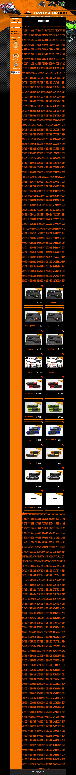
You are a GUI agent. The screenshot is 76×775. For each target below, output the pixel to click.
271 (56, 35)
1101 (44, 71)
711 (64, 53)
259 (39, 35)
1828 (50, 109)
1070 (32, 69)
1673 (30, 101)
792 (47, 57)
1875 (48, 111)
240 (56, 34)
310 (24, 38)
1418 (46, 87)
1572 (64, 95)
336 (60, 38)
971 (38, 64)
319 (36, 38)
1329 (58, 82)
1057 (51, 68)
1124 (40, 72)
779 (29, 57)
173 (49, 31)
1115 (24, 72)
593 (29, 49)
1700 (35, 102)
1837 (23, 110)
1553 (30, 95)
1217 (30, 77)
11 (31, 26)
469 (29, 44)
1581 (37, 96)
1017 (23, 67)
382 (38, 40)
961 (24, 64)
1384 (28, 86)
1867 (34, 111)
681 (22, 53)
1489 (44, 91)
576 (49, 48)
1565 (51, 95)
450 (46, 43)
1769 (30, 106)
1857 (59, 110)
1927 (55, 114)
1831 (55, 109)
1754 (46, 105)
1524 (64, 92)
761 (47, 55)
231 (43, 34)
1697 (30, 102)
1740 (64, 104)
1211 (62, 76)
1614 (53, 97)
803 (63, 57)
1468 (50, 90)
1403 (62, 86)
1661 (51, 100)
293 (43, 36)
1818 (32, 109)
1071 (34, 69)
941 (39, 63)
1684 (50, 101)
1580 (35, 96)
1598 (25, 97)
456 (54, 43)
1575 (26, 96)
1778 (46, 106)
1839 (26, 110)
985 (57, 64)
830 (57, 58)
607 (49, 49)
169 (43, 31)
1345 (44, 83)
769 (58, 55)
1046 (32, 68)
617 (63, 49)
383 (39, 40)
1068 (28, 69)
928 (64, 62)
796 (53, 57)
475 (38, 44)
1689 (59, 101)
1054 (46, 68)
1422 (53, 87)
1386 (32, 86)
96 (30, 29)
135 (39, 30)
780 (31, 57)
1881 (59, 111)
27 (47, 26)
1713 (58, 102)
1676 (35, 101)
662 (39, 52)
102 (37, 29)
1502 (25, 92)
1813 (23, 109)
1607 (41, 97)
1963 (34, 116)
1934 (25, 115)
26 (46, 26)
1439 (41, 88)
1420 (50, 87)
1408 (28, 87)
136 (40, 30)
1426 (60, 87)
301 (54, 36)
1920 (42, 114)
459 (58, 43)
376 (29, 40)
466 (25, 44)
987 (60, 64)
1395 (48, 86)
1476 (64, 90)
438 (29, 43)
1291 (34, 81)
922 (56, 62)
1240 (28, 78)
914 (45, 62)
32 (52, 26)
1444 (50, 88)
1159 (57, 73)
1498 (60, 91)
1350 (53, 83)
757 (42, 55)
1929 (58, 114)
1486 (39, 91)
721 (35, 54)
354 (42, 39)
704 (54, 53)
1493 (51, 91)
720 (33, 54)
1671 (26, 101)
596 (33, 49)
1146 (35, 73)
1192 (28, 76)
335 (58, 38)
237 (52, 34)
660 (36, 52)
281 (26, 36)
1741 (23, 105)
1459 (34, 90)
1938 (32, 115)
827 (53, 58)
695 (42, 53)
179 (57, 31)
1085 (59, 69)
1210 (60, 76)
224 (33, 34)
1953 (59, 115)
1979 (62, 116)
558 (24, 48)
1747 (34, 105)
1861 (23, 111)
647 (61, 50)
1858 (60, 110)
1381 (23, 86)
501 (31, 45)
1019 (26, 67)
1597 (23, 97)
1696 (28, 102)
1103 (47, 71)
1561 (44, 95)
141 (47, 30)
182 (61, 31)
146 (54, 30)
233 (46, 34)
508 (40, 45)
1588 (50, 96)
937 (33, 63)
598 (36, 49)
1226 (46, 77)
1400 (57, 86)
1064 (64, 68)
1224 (43, 77)
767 (56, 55)
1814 (25, 109)
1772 (35, 106)
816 (38, 58)
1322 (46, 82)
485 (52, 44)
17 (37, 26)
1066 (25, 69)
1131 (52, 72)
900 (25, 62)
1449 (59, 88)
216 (22, 34)
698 (46, 53)
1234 (60, 77)
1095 (33, 71)
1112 (63, 71)
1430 (25, 88)
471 (32, 44)
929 (22, 63)
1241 (30, 78)
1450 (60, 88)
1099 (40, 71)
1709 (51, 102)
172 (47, 31)
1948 (50, 115)
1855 (55, 110)
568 (38, 48)
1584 (43, 96)
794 (50, 57)
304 (58, 36)
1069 (30, 69)
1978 (60, 116)
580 (54, 48)
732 (50, 54)
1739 (62, 104)
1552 (28, 95)
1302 (53, 81)
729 (46, 54)
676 (58, 52)
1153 (47, 73)
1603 (34, 97)
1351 (55, 83)
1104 (49, 71)
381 (36, 40)
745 (25, 55)
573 (45, 48)
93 (27, 29)
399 (61, 40)
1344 (43, 83)
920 (53, 62)
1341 (37, 83)
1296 (43, 81)
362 (53, 39)
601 (40, 49)
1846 (39, 110)
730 (47, 54)
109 (47, 29)
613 (57, 49)
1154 (49, 73)
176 (53, 31)
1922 (46, 114)
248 (24, 35)
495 (22, 45)
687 (31, 53)
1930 (60, 114)
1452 (64, 88)
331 (53, 38)
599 (38, 49)
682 (24, 53)
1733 (51, 104)
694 (40, 53)
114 (53, 29)
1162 (62, 73)
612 (56, 49)
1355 (62, 83)
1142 (28, 73)
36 (56, 26)
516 (52, 45)
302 (56, 36)
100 (34, 29)
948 (49, 63)
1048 (35, 68)
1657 (44, 100)
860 (56, 59)
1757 (51, 105)
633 (42, 50)
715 (26, 54)
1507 (34, 92)
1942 (39, 115)
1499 (62, 91)
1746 (32, 105)
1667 (62, 100)
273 (58, 35)
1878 (53, 111)
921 (54, 62)
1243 (34, 78)
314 (29, 38)
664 (42, 52)
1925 (51, 114)
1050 (39, 68)
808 (27, 58)
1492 (50, 91)
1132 (54, 72)
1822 (39, 109)
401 (64, 40)
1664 (57, 100)
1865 (30, 111)
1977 (59, 116)
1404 (64, 86)
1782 (53, 106)
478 (42, 44)
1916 (35, 114)
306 (61, 36)
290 (39, 36)
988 (61, 64)
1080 (50, 69)
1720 (28, 104)
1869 (37, 111)
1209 (58, 76)
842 (31, 59)
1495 (55, 91)
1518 (53, 92)
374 (26, 40)
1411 (34, 87)
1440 (43, 88)
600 (39, 49)
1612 (50, 97)
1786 (60, 106)
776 (25, 57)
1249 (44, 78)
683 (25, 53)
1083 (55, 69)
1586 (46, 96)
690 (35, 53)
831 (58, 58)
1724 (35, 104)
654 (28, 52)
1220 (35, 77)
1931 (62, 114)
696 (43, 53)
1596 (64, 96)
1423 (55, 87)
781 (32, 57)
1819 (34, 109)
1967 (41, 116)
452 (49, 43)
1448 (57, 88)
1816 (28, 109)
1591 (55, 96)
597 (35, 49)
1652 (35, 100)
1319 (41, 82)
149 (58, 30)
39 (59, 26)
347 (32, 39)
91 (25, 29)
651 (24, 52)
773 (64, 55)
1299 (48, 81)
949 (50, 63)
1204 (49, 76)
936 (32, 63)
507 (39, 45)
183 (63, 31)
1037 (59, 67)
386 (43, 40)
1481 (30, 91)
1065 (23, 69)
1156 (52, 73)
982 (53, 64)
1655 (41, 100)
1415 (41, 87)
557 (22, 48)
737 (57, 54)
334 (57, 38)
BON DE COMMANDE (15, 35)
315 (31, 38)
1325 (51, 82)
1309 (23, 82)
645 (58, 50)
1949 (51, 115)
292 (42, 36)
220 (28, 34)
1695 (26, 102)
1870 (39, 111)
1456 (28, 90)
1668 (64, 100)
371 (22, 40)
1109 (58, 71)
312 (26, 38)
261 (42, 35)
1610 (46, 97)
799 (57, 57)
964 (28, 64)
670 (50, 52)
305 (60, 36)
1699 (34, 102)
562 (29, 48)
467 (26, 44)
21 (41, 26)
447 (42, 43)
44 (64, 26)
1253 (51, 78)
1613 (51, 97)
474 (36, 44)
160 (31, 31)
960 (22, 64)
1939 (34, 115)
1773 (37, 106)
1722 (32, 104)
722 (36, 54)
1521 (58, 92)
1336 (28, 83)
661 (38, 52)
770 (60, 55)
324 (43, 38)
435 (25, 43)
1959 (26, 116)
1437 (37, 88)
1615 (55, 97)
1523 (62, 92)
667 (46, 52)
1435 (34, 88)
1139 (23, 73)
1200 (42, 76)
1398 (53, 86)
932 (26, 63)
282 (28, 36)
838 (25, 59)
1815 (26, 109)
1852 (50, 110)
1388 (35, 86)
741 (63, 54)
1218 (32, 77)
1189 (23, 76)
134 (38, 30)
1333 (23, 83)
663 (40, 52)
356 (45, 39)
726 (42, 54)
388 (46, 40)
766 (54, 55)
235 (49, 34)
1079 (48, 69)
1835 (62, 109)
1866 (32, 111)
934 (29, 63)
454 (52, 43)
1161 (61, 73)
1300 (50, 81)
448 (43, 43)
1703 (41, 102)
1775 (41, 106)
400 (63, 40)
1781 (51, 106)
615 (60, 49)
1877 (51, 111)
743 (22, 55)
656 (31, 52)
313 (28, 38)
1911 (26, 114)
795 (52, 57)
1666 (60, 100)
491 (60, 44)
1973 (51, 116)
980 (50, 64)
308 (64, 36)
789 (43, 57)
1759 (55, 105)
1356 (64, 83)
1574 (25, 96)
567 (36, 48)
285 (32, 36)
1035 (55, 67)
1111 (61, 71)
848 (39, 59)
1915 (34, 114)
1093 (30, 71)
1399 (55, 86)
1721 (30, 104)
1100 (42, 71)
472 (33, 44)
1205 (51, 76)
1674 (32, 101)
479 (43, 44)
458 (57, 43)
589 (24, 49)
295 (46, 36)
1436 (35, 88)
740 (61, 54)
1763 (62, 105)
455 (53, 43)
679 (63, 52)
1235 (62, 77)
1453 (23, 90)
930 (24, 63)
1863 (26, 111)
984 (56, 64)
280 (25, 36)
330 (52, 38)
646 (60, 50)
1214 (25, 77)
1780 (50, 106)
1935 (26, 115)
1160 (59, 73)
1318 (39, 82)
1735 (55, 104)
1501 (23, 92)
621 (25, 50)
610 (53, 49)
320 (38, 38)
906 (33, 62)
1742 (25, 105)
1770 (32, 106)
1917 (37, 114)
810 (29, 58)
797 (54, 57)
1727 (41, 104)
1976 (57, 116)
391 (50, 40)
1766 (25, 106)
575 (47, 48)
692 (38, 53)
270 (54, 35)
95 (29, 29)
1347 (48, 83)
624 (29, 50)
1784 (57, 106)
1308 (64, 81)
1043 (26, 68)
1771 (34, 106)
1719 (26, 104)
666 (45, 52)
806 (24, 58)
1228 (50, 77)
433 (22, 43)
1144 (31, 73)
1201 (44, 76)
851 (43, 59)
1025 (37, 67)
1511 (41, 92)
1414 (39, 87)
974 (42, 64)
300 (53, 36)
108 (45, 29)
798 (56, 57)
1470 (53, 90)
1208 (56, 76)
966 (31, 64)
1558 (39, 95)
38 (58, 26)
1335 (26, 83)
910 (39, 62)
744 (24, 55)
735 (54, 54)
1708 (50, 102)
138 (43, 30)
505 (36, 45)
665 (43, 52)
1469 (51, 90)
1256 (57, 78)
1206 (53, 76)
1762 (60, 105)
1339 (34, 83)
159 (29, 31)
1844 (35, 110)
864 (61, 59)
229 (40, 34)
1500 (64, 91)
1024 (35, 67)
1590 (53, 96)
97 (31, 29)
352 (39, 39)
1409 (30, 87)
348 (33, 39)
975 (43, 64)
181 (60, 31)
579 (53, 48)
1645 (23, 100)
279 (24, 36)
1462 (39, 90)
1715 (62, 102)
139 (45, 30)
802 (61, 57)
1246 (39, 78)
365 (57, 39)
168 (42, 31)
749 (31, 55)
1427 (62, 87)
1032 (50, 67)
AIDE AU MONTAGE (48, 16)
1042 (25, 68)
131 (33, 30)
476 (39, 44)
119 (60, 29)
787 (40, 57)
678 (61, 52)
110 (48, 29)
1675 (34, 101)
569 (39, 48)
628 (35, 50)
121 (63, 29)
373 (25, 40)
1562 (46, 95)
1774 (39, 106)
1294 (39, 81)
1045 (30, 68)
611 (54, 49)
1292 (35, 81)
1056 (50, 68)
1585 (44, 96)
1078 (46, 69)
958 (63, 63)
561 (28, 48)
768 (57, 55)
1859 (62, 110)
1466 (46, 90)
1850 (46, 110)
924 (58, 62)
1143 (30, 73)
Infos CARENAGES (14, 31)
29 (49, 26)
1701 (37, 102)
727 (43, 54)
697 (45, 53)
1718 (25, 104)
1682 (46, 101)
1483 (34, 91)
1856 (57, 110)
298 (50, 36)
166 (39, 31)
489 (57, 44)
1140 (24, 73)
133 (36, 30)
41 (61, 26)
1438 (39, 88)
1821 (37, 109)
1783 (55, 106)
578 (52, 48)
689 (33, 53)
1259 (62, 78)
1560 (43, 95)
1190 (25, 76)
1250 (46, 78)
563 (31, 48)
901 (27, 62)
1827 (48, 109)
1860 (64, 110)
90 (24, 29)
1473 (59, 90)
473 (35, 44)
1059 (55, 68)
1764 (64, 105)
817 (39, 58)
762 (49, 55)
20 (40, 26)
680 (64, 52)
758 (43, 55)
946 (46, 63)
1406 (25, 87)
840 (28, 59)
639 (50, 50)
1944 (43, 115)
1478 (25, 91)
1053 (44, 68)
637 (47, 50)
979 (49, 64)
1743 (26, 105)
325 (45, 38)
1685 (51, 101)
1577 (30, 96)
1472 (57, 90)
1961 (30, 116)
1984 (28, 118)
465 (24, 44)
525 (64, 45)
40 (60, 26)
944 (43, 63)
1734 (53, 104)
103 (38, 29)
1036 (57, 67)
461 (61, 43)
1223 (41, 77)
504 (35, 45)
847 (38, 59)
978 (47, 64)
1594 (60, 96)
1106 (52, 71)
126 (26, 30)
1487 (41, 91)
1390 (39, 86)
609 (52, 49)
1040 (64, 67)
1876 (50, 111)
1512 (42, 92)
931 (25, 63)
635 (45, 50)
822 (46, 58)
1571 (62, 95)
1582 (39, 96)
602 (42, 49)
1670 (25, 101)
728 (45, 54)
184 (64, 31)
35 (55, 26)
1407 (26, 87)
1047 (34, 68)
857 (52, 59)
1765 (23, 106)
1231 (55, 77)
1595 (62, 96)
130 (32, 30)
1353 (59, 83)
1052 (43, 68)
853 (46, 59)
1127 (45, 72)
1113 (64, 71)
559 (25, 48)
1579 (34, 96)
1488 (43, 91)
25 (45, 26)
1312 (28, 82)
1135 (59, 72)
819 (42, 58)
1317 (37, 82)
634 (43, 50)
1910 (25, 114)
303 (57, 36)
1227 (48, 77)
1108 (56, 71)
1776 (43, 106)
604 (45, 49)
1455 (26, 90)
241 (57, 34)
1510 (39, 92)
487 (54, 44)
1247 (41, 78)
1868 (35, 111)
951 (53, 63)
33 (53, 26)
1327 (55, 82)
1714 (60, 102)
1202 (46, 76)
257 (36, 35)
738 (58, 54)
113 (52, 29)
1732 (50, 104)
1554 (32, 95)
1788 (64, 106)
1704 (43, 102)
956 (60, 63)
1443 (48, 88)
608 (50, 49)
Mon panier (56, 16)
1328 (57, 82)
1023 (34, 67)
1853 (51, 110)
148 (57, 30)
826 (52, 58)
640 (52, 50)
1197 (37, 76)
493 (63, 44)
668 (47, 52)
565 (33, 48)
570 (40, 48)
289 (38, 36)
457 (56, 43)
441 (33, 43)
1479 (26, 91)
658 (33, 52)
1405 (23, 87)
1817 (30, 109)
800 (58, 57)
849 (40, 59)
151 (61, 30)
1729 (44, 104)
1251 (48, 78)
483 (49, 44)
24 (44, 26)
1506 (32, 92)
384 (40, 40)
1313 (30, 82)
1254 (53, 78)
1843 (34, 110)
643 (56, 50)
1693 (23, 102)
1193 (30, 76)
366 (58, 39)
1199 (40, 76)
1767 (26, 106)
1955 (62, 115)
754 (38, 55)
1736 (57, 104)
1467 (48, 90)
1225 (44, 77)
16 (36, 26)
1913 (30, 114)
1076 (43, 69)
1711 (55, 102)
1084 (57, 69)
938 (35, 63)
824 (49, 58)
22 (42, 26)
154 (22, 31)
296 (47, 36)
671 (52, 52)
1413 (37, 87)
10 (30, 26)
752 (35, 55)
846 (36, 59)
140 (46, 30)
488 (56, 44)
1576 (28, 96)
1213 (23, 77)
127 (28, 30)
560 (26, 48)
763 (50, 55)
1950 (53, 115)
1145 (33, 73)
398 (60, 40)
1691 (62, 101)
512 (46, 45)
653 (26, 52)
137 (42, 30)
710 (63, 53)
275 (61, 35)
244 (61, 34)
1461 (37, 90)
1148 (38, 73)
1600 (28, 97)
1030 (46, 67)
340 (22, 39)
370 (64, 39)
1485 (37, 91)
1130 (50, 72)
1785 (59, 106)
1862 (25, 111)
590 (25, 49)
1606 (39, 97)
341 (24, 39)
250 (26, 35)
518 (54, 45)
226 (36, 34)
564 (32, 48)
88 (22, 29)
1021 (30, 67)
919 (52, 62)
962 (25, 64)
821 (45, 58)
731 (49, 54)
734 (53, 54)
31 (51, 26)
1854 (53, 110)
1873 (44, 111)
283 (29, 36)
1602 (32, 97)
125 (25, 30)
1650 (32, 100)
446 (40, 43)
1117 (28, 72)
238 (53, 34)
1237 (23, 78)
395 (56, 40)
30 (50, 26)
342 (25, 39)
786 (39, 57)
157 (26, 31)
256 (35, 35)
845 (35, 59)
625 (31, 50)
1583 (41, 96)
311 (25, 38)
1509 (37, 92)
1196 (35, 76)
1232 (57, 77)
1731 (48, 104)
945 (45, 63)
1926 (53, 114)
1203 (48, 76)
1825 (44, 109)
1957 (23, 116)
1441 (44, 88)
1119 (31, 72)
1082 (53, 69)
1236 (64, 77)
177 (54, 31)
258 (38, 35)
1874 (46, 111)
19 (39, 26)
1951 (55, 115)
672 (53, 52)
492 (61, 44)
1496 (57, 91)
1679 (41, 101)
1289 (30, 81)
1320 (42, 82)
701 (50, 53)
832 (60, 58)
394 (54, 40)
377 (31, 40)
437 (28, 43)
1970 (46, 116)
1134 (57, 72)
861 (57, 59)
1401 (59, 86)
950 (52, 63)
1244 (35, 78)
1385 (30, 86)
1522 (60, 92)
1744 (28, 105)
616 (61, 49)
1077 (44, 69)
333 (56, 38)
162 (33, 31)
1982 (25, 118)
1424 (57, 87)
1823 (41, 109)
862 (58, 59)
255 (33, 35)
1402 (60, 86)
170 (45, 31)
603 (43, 49)
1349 (51, 83)
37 (57, 26)
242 (58, 34)
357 (46, 39)
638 (49, 50)
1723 (34, 104)
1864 (28, 111)
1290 (32, 81)
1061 (59, 68)
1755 (48, 105)
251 (28, 35)
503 (33, 45)
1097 (37, 71)
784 (36, 57)
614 (58, 49)
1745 (30, 105)
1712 (57, 102)
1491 (48, 91)
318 (35, 38)
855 (49, 59)
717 (29, 54)
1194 (32, 76)
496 (24, 45)
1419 (48, 87)
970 (36, 64)
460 (60, 43)
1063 (62, 68)
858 (53, 59)
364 (56, 39)
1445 (51, 88)
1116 (26, 72)
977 (46, 64)
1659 (48, 100)
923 (57, 62)
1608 (43, 97)
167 (40, 31)
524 (63, 45)
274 (60, 35)
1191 (27, 76)
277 (64, 35)
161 (32, 31)
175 (52, 31)
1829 (51, 109)
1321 (44, 82)
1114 (23, 72)
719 (32, 54)
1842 (32, 110)
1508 (35, 92)
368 (61, 39)
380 (35, 40)
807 (25, 58)
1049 (37, 68)
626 (32, 50)
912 (42, 62)
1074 (39, 69)
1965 (37, 116)
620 (24, 50)
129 (31, 30)
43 (63, 26)
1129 (48, 72)
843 (32, 59)
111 (49, 29)
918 (50, 62)
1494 (53, 91)
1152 (45, 73)
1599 (26, 97)
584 (60, 48)
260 (40, 35)
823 (47, 58)
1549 (23, 95)
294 (45, 36)
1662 (53, 100)
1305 (59, 81)
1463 (41, 90)
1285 (23, 81)
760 (46, 55)
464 (22, 44)
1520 (57, 92)
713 (24, 54)
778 (28, 57)
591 (27, 49)
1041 (23, 68)
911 (40, 62)
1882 (60, 111)
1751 (41, 105)
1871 (41, 111)
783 (35, 57)
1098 (39, 71)
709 (61, 53)
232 (45, 34)
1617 (58, 97)
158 (28, 31)
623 (28, 50)
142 (49, 30)
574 (46, 48)
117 (57, 29)
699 (47, 53)
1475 (62, 90)
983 (54, 64)
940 (38, 63)
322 (40, 38)
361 (52, 39)
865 (63, 59)
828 (54, 58)
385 (42, 40)
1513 (44, 92)
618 (64, 49)
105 (41, 29)
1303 (55, 81)
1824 (43, 109)
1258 (60, 78)
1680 (43, 101)
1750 (39, 105)
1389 (37, 86)
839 (26, 59)
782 (33, 57)
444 (38, 43)
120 (61, 29)
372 (24, 40)
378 (32, 40)
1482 (32, 91)
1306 (60, 81)
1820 (35, 109)
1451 (62, 88)
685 (28, 53)
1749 (37, 105)
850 (42, 59)
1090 (24, 71)
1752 (43, 105)
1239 (26, 78)
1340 (35, 83)
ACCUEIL (27, 16)
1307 (62, 81)
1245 (37, 78)
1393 (44, 86)
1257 (59, 78)
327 (47, 38)
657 (32, 52)
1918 (39, 114)
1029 (44, 67)
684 (27, 53)
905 (32, 62)
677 (60, 52)
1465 (44, 90)
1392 (43, 86)
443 (36, 43)
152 (63, 30)
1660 (50, 100)
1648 (28, 100)
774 (22, 57)
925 (60, 62)
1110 (59, 71)
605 (46, 49)
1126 (43, 72)
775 (24, 57)
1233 (59, 77)
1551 (26, 95)
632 (40, 50)
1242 (32, 78)
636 (46, 50)
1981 (23, 118)
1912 (28, 114)
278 (22, 36)
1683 (48, 101)
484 (50, 44)
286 (33, 36)
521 (58, 45)
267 (50, 35)
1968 (43, 116)
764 (52, 55)
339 (64, 38)
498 (27, 45)
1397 (51, 86)
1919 (41, 114)
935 (31, 63)
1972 (50, 116)
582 (57, 48)
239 (54, 34)
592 (28, 49)
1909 (23, 114)
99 (33, 29)
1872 (43, 111)
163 (35, 31)
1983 (26, 118)
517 (53, 45)
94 (28, 29)
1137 (62, 72)
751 (33, 55)
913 (43, 62)
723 (38, 54)
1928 (57, 114)
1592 (57, 96)
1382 (25, 86)
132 (35, 30)
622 (26, 50)
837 (24, 59)
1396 (50, 86)
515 (50, 45)
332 (54, 38)
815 (36, 58)
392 (52, 40)
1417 (44, 87)
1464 (43, 90)
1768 (28, 106)
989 (63, 64)
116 (56, 29)
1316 (35, 82)
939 (36, 63)
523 (61, 45)
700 (49, 53)
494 (64, 44)
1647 (26, 100)
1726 (39, 104)
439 (31, 43)
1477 (23, 91)
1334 (25, 83)
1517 (51, 92)
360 (50, 39)
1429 (23, 88)
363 (54, 39)
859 (54, 59)
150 (60, 30)
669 (49, 52)
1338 (32, 83)
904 (31, 62)
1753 (44, 105)
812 (32, 58)
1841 (30, 110)
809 (28, 58)
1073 (37, 69)
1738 (60, 104)
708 (60, 53)
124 (24, 30)
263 (45, 35)
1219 (34, 77)
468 (28, 44)
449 (45, 43)
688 (32, 53)
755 (39, 55)
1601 (30, 97)
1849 (44, 110)
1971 (48, 116)
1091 (26, 71)
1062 (60, 68)
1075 (41, 69)
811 (31, 58)
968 (33, 64)
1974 (53, 116)
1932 (64, 114)
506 (38, 45)
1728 (43, 104)
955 (58, 63)
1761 (59, 105)
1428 (64, 87)
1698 (32, 102)
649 (64, 50)
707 (59, 53)
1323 (48, 82)
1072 (35, 69)
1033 (51, 67)
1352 (57, 83)
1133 (55, 72)
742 (64, 54)
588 (22, 49)
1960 (28, 116)
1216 (28, 77)
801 (60, 57)
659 (35, 52)
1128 (47, 72)
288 (36, 36)
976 (45, 64)
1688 (57, 101)
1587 (48, 96)
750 (32, 55)
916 (47, 62)
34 (54, 26)
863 (60, 59)
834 (63, 58)
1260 (64, 78)
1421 (51, 87)
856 (50, 59)
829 (56, 58)
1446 (53, 88)
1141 (26, 73)
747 (28, 55)
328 (49, 38)
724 (39, 54)
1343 (41, 83)
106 (43, 29)
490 (58, 44)
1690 (60, 101)
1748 (35, 105)
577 (50, 48)
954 (57, 63)
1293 (37, 81)
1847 (41, 110)
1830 (53, 109)
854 (47, 59)
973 (40, 64)
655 (29, 52)
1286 (25, 81)
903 (29, 62)
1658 (46, 100)
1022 (32, 67)
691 (36, 53)
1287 (26, 81)
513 (47, 45)
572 (43, 48)
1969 (44, 116)
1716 (64, 102)
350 (36, 39)
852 (45, 59)
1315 (34, 82)
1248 (43, 78)
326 (46, 38)
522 (60, 45)
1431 (26, 88)
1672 (28, 101)
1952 (57, 115)
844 (33, 59)
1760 (57, 105)
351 (38, 39)
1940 (35, 115)
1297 (44, 81)
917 (49, 62)
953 (56, 63)
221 (29, 34)
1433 (30, 88)
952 (54, 63)
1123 (38, 72)
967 (32, 64)
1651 (34, 100)
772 (63, 55)
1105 (51, 71)
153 (64, 30)
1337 (30, 83)
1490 (46, 91)
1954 (60, 115)
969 (35, 64)
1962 (32, 116)
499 (28, 45)
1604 (35, 97)
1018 (25, 67)
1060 (57, 68)
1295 (41, 81)
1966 (39, 116)
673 (54, 52)
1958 (25, 116)
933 (28, 63)
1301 (51, 81)
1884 (64, 111)
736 (56, 54)
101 (36, 29)
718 (31, 54)
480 (45, 44)
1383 (26, 86)
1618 (60, 97)
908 (36, 62)
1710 (53, 102)
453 (50, 43)
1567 (55, 95)
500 (29, 45)
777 (26, 57)
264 (46, 35)
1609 (44, 97)
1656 (43, 100)
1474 (60, 90)
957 (61, 63)
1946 (46, 115)
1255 (55, 78)
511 (45, 45)
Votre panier (16, 49)
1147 (36, 73)
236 (50, 34)
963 (26, 64)
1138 (64, 72)
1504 (28, 92)
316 (32, 38)
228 (39, 34)
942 (40, 63)
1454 (25, 90)
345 (29, 39)
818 (40, 58)
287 (35, 36)
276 (63, 35)
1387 (34, 86)
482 (47, 44)
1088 (64, 69)
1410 (32, 87)
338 (63, 38)
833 (61, 58)
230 (42, 34)
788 (42, 57)
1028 (43, 67)
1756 (50, 105)
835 (64, 58)
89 (23, 29)
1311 (26, 82)
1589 (51, 96)
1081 (51, 69)
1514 (46, 92)
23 (43, 26)
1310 (25, 82)
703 (53, 53)
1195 (34, 76)
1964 (35, 116)
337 (61, 38)
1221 (37, 77)
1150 (42, 73)
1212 (64, 76)
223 (32, 34)
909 (38, 62)
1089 (23, 71)
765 (53, 55)
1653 (37, 100)
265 (47, 35)
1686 (53, 101)
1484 (35, 91)
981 (52, 64)
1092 (28, 71)
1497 (59, 91)
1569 (59, 95)
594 (31, 49)
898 (22, 62)
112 (51, 29)
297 (49, 36)
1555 (34, 95)
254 (32, 35)
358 (47, 39)
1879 (55, 111)
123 (22, 30)
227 (38, 34)
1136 (60, 72)
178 (56, 31)
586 (63, 48)
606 (47, 49)
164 (36, 31)
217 (24, 34)
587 (64, 48)
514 (49, 45)
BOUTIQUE (33, 16)
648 (63, 50)
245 (63, 34)
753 (36, 55)
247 (22, 35)
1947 (48, 115)
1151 (43, 73)
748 (29, 55)
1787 (62, 106)
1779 (48, 106)
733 (52, 54)
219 (26, 34)
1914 (32, 114)
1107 (54, 71)
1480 (28, 91)
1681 (44, 101)
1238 (25, 78)
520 (57, 45)
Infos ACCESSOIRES (15, 33)
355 (43, 39)
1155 (50, 73)
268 (52, 35)
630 (38, 50)
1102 (46, 71)
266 (49, 35)
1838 (25, 110)
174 (50, 31)
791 (46, 57)
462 (63, 43)
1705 (44, 102)
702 (52, 53)
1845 (37, 110)
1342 (39, 83)
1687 (55, 101)
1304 (57, 81)
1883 (62, 111)
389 (47, 40)
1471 (55, 90)
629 (36, 50)
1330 (60, 82)
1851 (48, 110)
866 (64, 59)
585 (61, 48)
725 (40, 54)
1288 (28, 81)
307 (63, 36)
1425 (58, 87)
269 (53, 35)
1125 (41, 72)
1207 (55, 76)
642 (54, 50)
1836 (64, 109)
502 (32, 45)
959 (64, 63)
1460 (35, 90)
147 (56, 30)
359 (49, 39)
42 (62, 26)
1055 (48, 68)
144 (52, 30)
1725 (37, 104)
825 (50, 58)
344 (28, 39)
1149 (40, 73)
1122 (36, 72)
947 (47, 63)
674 (56, 52)
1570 (60, 95)
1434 (32, 88)
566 (35, 48)
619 (22, 50)
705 (56, 53)
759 (45, 55)
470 (31, 44)
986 (58, 64)
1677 (37, 101)
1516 (50, 92)
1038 (60, 67)
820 (43, 58)
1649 (30, 100)
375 (28, 40)
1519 (55, 92)
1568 (57, 95)
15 (35, 26)
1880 (57, 111)
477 (40, 44)
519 (56, 45)
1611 (48, 97)
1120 (33, 72)
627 (33, 50)
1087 (62, 69)
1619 (62, 97)
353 (40, 39)
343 (26, 39)
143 (50, 30)
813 (33, 58)
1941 (37, 115)
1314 (32, 82)
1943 (41, 115)
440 (32, 43)
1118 (29, 72)
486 (53, 44)
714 (25, 54)
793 (49, 57)
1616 (57, 97)
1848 (43, 110)
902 (28, 62)
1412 (35, 87)
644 (57, 50)
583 (58, 48)
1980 (64, 116)
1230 (53, 77)
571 (42, 48)
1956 (64, 115)
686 (29, 53)
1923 (48, 114)
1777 (44, 106)
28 (48, 26)
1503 (26, 92)
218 (25, 34)
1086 (60, 69)
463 (64, 43)
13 (33, 26)
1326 (53, 82)
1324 (50, 82)
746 (26, 55)
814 (35, 58)
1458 (32, 90)
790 (45, 57)
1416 (42, 87)
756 (40, 55)
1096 (35, 71)
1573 (23, 96)
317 (33, 38)
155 (24, 31)
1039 (62, 67)
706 (57, 53)
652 (25, 52)
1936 (28, 115)
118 (59, 29)
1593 (59, 96)
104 (40, 29)
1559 (41, 95)
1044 (28, 68)
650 (22, 52)
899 (24, 62)
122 (64, 29)
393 (53, 40)
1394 (46, 86)
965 (29, 64)
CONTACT (62, 16)
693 (39, 53)
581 (56, 48)
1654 (39, 100)
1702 (39, 102)
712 (22, 54)
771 (61, 55)
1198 (39, 76)
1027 (41, 67)
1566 (53, 95)
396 (57, 40)
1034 (53, 67)
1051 (41, 68)
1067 (26, 69)
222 (31, 34)
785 (38, 57)
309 (22, 38)
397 (58, 40)
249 (25, 35)
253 (31, 35)
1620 (64, 97)
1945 (44, 115)
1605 (37, 97)
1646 (25, 100)
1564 (50, 95)
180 (58, 31)
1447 (55, 88)
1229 (51, 77)
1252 (50, 78)
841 (29, 59)
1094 (31, 71)
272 (57, 35)
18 (38, 26)
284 (31, 36)
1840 (28, 110)
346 (31, 39)
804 (64, 57)
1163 (64, 73)
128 (29, 30)
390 (49, 40)
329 (50, 38)
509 (42, 45)
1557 (37, 95)
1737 (59, 104)
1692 (64, 101)
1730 (46, 104)
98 (32, 29)
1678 (39, 101)
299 (52, 36)
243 (60, 34)
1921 (44, 114)
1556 (35, 95)
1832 (57, 109)
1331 (62, 82)
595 (32, 49)
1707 (48, 102)
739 (60, 54)
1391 (41, 86)
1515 (48, 92)
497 (25, 45)
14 (34, 26)
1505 (30, 92)
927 (63, 62)
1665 (59, 100)
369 (63, 39)
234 (47, 34)
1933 (23, 115)
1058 (53, 68)
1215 (26, 77)
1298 (46, 81)
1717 (23, 104)
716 (28, 54)
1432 (28, 88)
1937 (30, 115)
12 (32, 26)
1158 (55, 73)
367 (60, 39)
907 (35, 62)
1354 (60, 83)
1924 (50, 114)
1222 (39, 77)
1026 (39, 67)
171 (46, 31)
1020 (28, 67)
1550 (25, 95)
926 (61, 62)
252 (29, 35)
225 (35, 34)
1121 (35, 72)
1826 (46, 109)
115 (55, 29)
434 (24, 43)
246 (64, 34)
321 (39, 38)
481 (46, 44)
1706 (46, 102)
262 (43, 35)
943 (42, 63)
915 (46, 62)
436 (26, 43)
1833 (59, 109)
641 (53, 50)
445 (39, 43)
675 (57, 52)
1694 (25, 102)
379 (33, 40)
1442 (46, 88)
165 (38, 31)
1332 (64, 82)
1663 (55, 100)
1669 (23, 101)
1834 (60, 109)
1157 (54, 73)
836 (22, 59)
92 (26, 29)
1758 (53, 105)
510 (43, 45)
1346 (46, 83)
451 (47, 43)
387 (45, 40)
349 (35, 39)
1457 (30, 90)
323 (42, 38)
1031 (48, 67)
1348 (50, 83)
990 (64, 64)
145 (53, 30)
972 (39, 64)
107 (44, 29)
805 (22, 58)
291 (40, 36)
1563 (48, 95)
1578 (32, 96)
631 (39, 50)
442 (35, 43)
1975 (55, 116)
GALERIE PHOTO (40, 16)
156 (25, 31)
